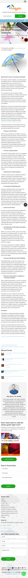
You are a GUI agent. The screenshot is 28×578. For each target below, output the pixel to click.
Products (3, 501)
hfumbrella (13, 572)
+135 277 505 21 (7, 528)
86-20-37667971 (7, 525)
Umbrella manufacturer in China (9, 511)
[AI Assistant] (24, 574)
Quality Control (5, 505)
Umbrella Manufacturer (20, 48)
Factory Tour (4, 503)
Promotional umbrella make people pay (11, 121)
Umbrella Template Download (8, 509)
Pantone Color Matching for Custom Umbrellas (14, 376)
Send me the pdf (9, 459)
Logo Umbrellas (5, 515)
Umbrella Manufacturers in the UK (14, 574)
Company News (9, 35)
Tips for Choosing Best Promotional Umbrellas (13, 336)
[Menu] (25, 1)
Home (2, 35)
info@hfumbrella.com (8, 531)
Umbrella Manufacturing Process (9, 513)
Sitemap (3, 517)
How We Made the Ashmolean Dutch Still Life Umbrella (15, 353)
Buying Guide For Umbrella (8, 507)
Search (20, 16)
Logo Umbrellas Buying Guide (9, 345)
